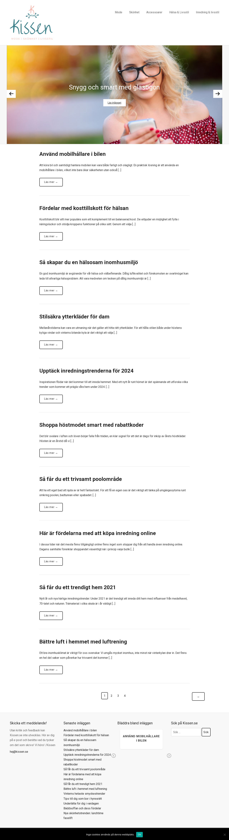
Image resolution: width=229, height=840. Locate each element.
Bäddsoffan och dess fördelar (82, 808)
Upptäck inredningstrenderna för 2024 (86, 371)
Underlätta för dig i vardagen (81, 803)
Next (217, 94)
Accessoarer (154, 12)
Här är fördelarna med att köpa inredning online (97, 533)
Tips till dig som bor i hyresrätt (83, 798)
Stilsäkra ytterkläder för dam (74, 316)
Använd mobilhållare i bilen (72, 154)
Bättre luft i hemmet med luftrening (83, 641)
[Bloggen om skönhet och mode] (31, 22)
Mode (118, 12)
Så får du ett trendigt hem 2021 (77, 587)
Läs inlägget (114, 102)
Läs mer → (51, 182)
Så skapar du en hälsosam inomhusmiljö (88, 262)
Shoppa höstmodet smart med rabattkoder (91, 425)
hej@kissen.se (19, 751)
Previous (11, 94)
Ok (139, 834)
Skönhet (134, 12)
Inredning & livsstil (207, 12)
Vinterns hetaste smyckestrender (84, 793)
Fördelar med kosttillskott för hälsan (84, 208)
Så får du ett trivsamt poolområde (80, 479)
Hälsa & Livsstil (179, 12)
